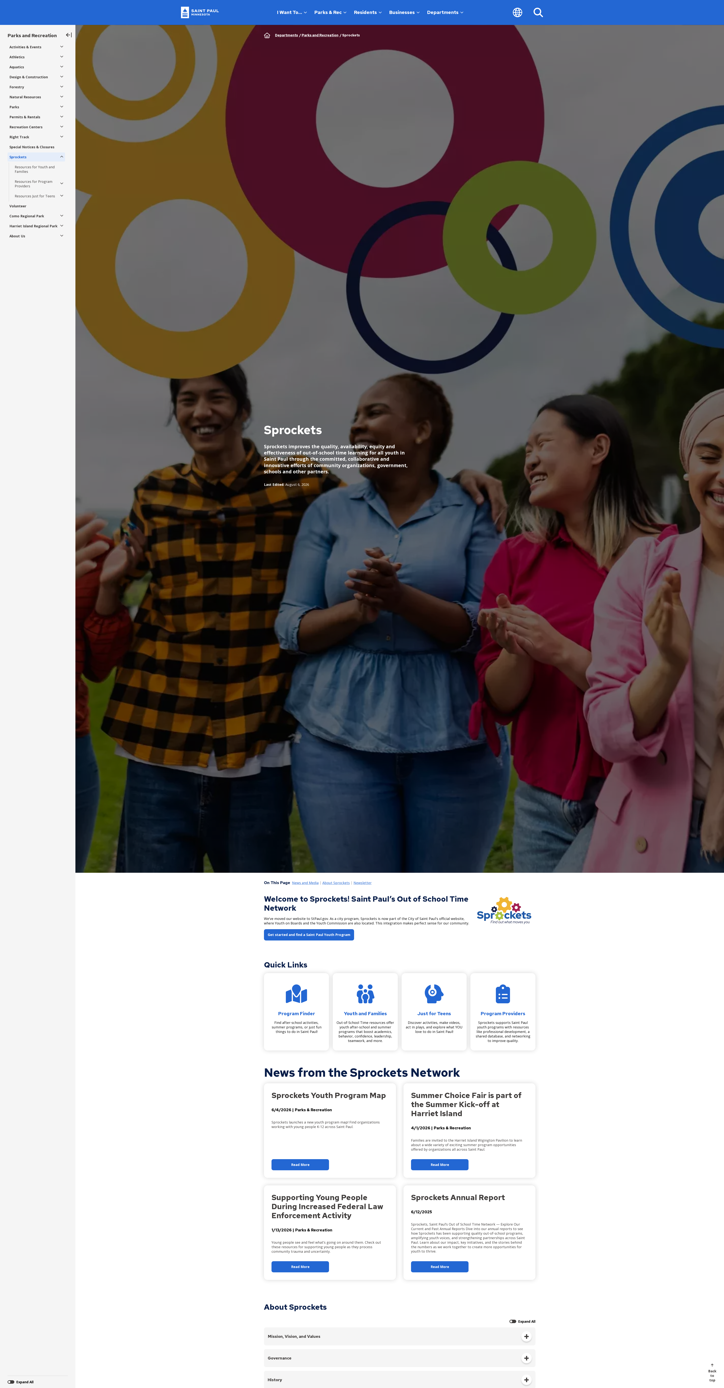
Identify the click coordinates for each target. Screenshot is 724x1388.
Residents (365, 12)
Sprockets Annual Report (458, 1197)
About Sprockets (336, 883)
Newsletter (363, 883)
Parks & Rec (328, 12)
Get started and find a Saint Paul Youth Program (309, 934)
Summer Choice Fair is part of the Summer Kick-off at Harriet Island (466, 1104)
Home (267, 35)
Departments (443, 12)
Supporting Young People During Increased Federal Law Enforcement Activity (327, 1206)
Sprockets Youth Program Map (329, 1095)
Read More (300, 1164)
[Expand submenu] (60, 47)
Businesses (402, 12)
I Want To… (289, 12)
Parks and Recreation (32, 35)
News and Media (305, 883)
